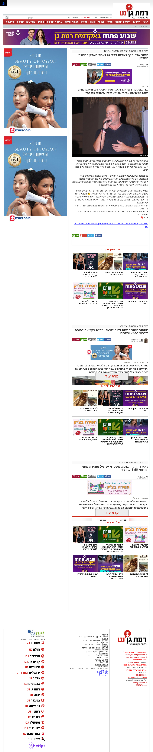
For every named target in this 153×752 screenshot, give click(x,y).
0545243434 (133, 662)
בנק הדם (127, 362)
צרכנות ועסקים (54, 22)
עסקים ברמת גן (91, 652)
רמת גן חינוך (103, 674)
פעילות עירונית (94, 640)
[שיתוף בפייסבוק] (107, 65)
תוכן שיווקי (104, 652)
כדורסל (84, 648)
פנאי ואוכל (104, 663)
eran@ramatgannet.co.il (136, 657)
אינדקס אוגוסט (122, 22)
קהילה (101, 22)
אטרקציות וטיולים (101, 655)
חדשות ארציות (141, 26)
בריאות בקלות (102, 661)
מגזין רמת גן (102, 657)
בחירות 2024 (103, 668)
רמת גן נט (143, 51)
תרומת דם (134, 362)
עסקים (20, 22)
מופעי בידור (88, 644)
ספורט (41, 22)
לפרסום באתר (72, 18)
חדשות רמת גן (102, 637)
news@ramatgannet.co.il (136, 655)
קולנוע (98, 644)
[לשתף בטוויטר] (100, 65)
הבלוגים (30, 22)
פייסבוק (10, 22)
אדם (142, 86)
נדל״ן (84, 22)
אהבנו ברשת (90, 668)
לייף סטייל (103, 653)
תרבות (105, 644)
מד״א (141, 362)
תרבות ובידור (72, 22)
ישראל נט (104, 670)
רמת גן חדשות (102, 672)
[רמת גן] (131, 19)
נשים (72, 668)
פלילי (110, 22)
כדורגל (105, 648)
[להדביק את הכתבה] (83, 236)
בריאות (89, 655)
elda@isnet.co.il (140, 683)
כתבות (97, 659)
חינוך (92, 22)
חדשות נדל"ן (89, 637)
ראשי (145, 22)
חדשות (136, 22)
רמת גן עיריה (103, 675)
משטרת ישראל (138, 498)
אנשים (105, 659)
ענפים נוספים (95, 648)
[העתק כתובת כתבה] (91, 65)
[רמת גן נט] (129, 646)
